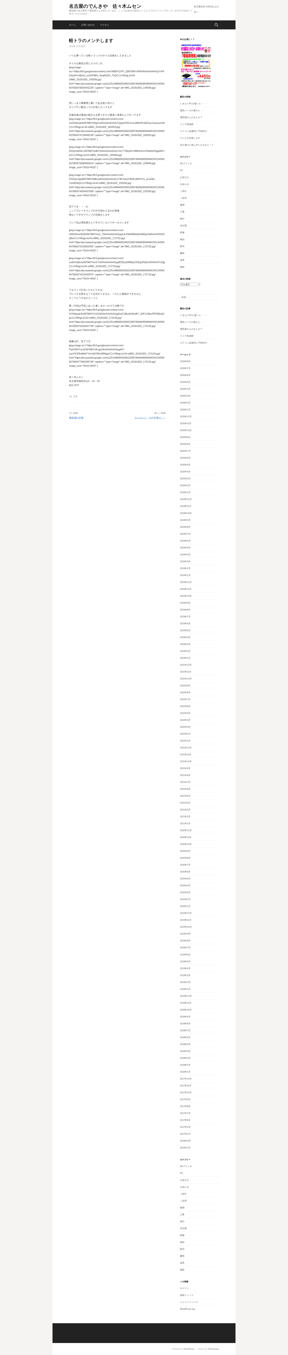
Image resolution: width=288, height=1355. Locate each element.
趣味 (182, 253)
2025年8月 (185, 444)
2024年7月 (185, 534)
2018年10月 (186, 1009)
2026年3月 (185, 396)
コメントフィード (189, 1302)
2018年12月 (186, 996)
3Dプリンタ (186, 163)
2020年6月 (185, 871)
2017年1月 (185, 1134)
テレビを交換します (190, 138)
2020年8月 (185, 858)
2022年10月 (186, 678)
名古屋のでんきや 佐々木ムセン (105, 6)
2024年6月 (185, 540)
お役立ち (184, 177)
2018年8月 (185, 1023)
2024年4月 (185, 554)
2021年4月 (185, 802)
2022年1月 (185, 740)
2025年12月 (186, 416)
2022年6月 (185, 706)
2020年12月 (186, 830)
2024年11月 (185, 506)
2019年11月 (185, 920)
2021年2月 (185, 816)
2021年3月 (185, 809)
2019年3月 (185, 975)
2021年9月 (185, 768)
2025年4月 (185, 471)
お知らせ (184, 184)
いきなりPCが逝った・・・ (194, 103)
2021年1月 (185, 823)
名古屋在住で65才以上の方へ (206, 9)
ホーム (72, 25)
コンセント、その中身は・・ (150, 417)
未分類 (183, 225)
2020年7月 (185, 865)
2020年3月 (185, 892)
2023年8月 (185, 609)
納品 (182, 239)
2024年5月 (185, 547)
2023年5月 (185, 630)
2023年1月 (185, 658)
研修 (182, 232)
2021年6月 (185, 789)
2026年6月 (185, 375)
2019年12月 (186, 913)
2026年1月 (185, 409)
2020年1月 (185, 906)
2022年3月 (185, 727)
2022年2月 (185, 734)
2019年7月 (185, 947)
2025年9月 (185, 437)
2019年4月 (185, 968)
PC (181, 170)
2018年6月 (185, 1037)
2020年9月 (185, 851)
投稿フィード (187, 1295)
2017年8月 (185, 1106)
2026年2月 (185, 402)
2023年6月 (185, 623)
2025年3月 (185, 478)
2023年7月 (185, 616)
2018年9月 (185, 1016)
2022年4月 (185, 720)
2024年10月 (186, 513)
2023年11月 (185, 589)
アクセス (104, 25)
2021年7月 (185, 782)
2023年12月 (186, 582)
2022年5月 (185, 713)
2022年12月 (186, 665)
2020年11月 (185, 837)
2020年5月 (185, 878)
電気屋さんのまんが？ (191, 117)
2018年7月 (185, 1030)
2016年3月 (185, 1140)
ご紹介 (183, 191)
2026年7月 (185, 368)
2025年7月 (185, 451)
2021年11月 (185, 754)
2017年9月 (185, 1099)
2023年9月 (185, 603)
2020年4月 (185, 885)
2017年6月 (185, 1120)
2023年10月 (186, 596)
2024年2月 (185, 568)
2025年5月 (185, 464)
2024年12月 (186, 499)
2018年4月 (185, 1051)
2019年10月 (186, 927)
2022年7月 (185, 699)
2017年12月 (186, 1078)
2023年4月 (185, 637)
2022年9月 (185, 685)
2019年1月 (185, 989)
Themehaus (213, 1349)
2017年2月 (185, 1127)
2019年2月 (185, 982)
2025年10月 (186, 430)
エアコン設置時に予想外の (193, 131)
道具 (75, 396)
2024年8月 (185, 527)
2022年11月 (185, 671)
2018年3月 (185, 1058)
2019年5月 (185, 961)
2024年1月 (185, 575)
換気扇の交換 (76, 417)
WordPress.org (187, 1309)
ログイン (184, 1288)
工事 (182, 211)
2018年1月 (185, 1072)
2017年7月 (185, 1113)
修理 (182, 205)
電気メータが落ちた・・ (192, 110)
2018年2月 (185, 1065)
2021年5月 (185, 796)
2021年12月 (186, 747)
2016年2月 (185, 1147)
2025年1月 (185, 492)
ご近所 (183, 198)
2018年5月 (185, 1044)
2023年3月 (185, 644)
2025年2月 (185, 485)
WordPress (189, 1349)
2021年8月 (185, 775)
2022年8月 (185, 692)
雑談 (182, 267)
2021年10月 (186, 761)
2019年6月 (185, 954)
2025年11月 (185, 423)
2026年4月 (185, 389)
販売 (182, 246)
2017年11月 (185, 1085)
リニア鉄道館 (187, 124)
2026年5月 (185, 382)
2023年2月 (185, 651)
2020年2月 (185, 899)
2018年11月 (185, 1003)
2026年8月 (185, 361)
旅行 (182, 218)
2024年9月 (185, 520)
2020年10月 (186, 844)
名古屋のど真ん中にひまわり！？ (197, 145)
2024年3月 (185, 561)
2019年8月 (185, 940)
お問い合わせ (88, 25)
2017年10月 (186, 1092)
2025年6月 (185, 458)
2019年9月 (185, 933)
